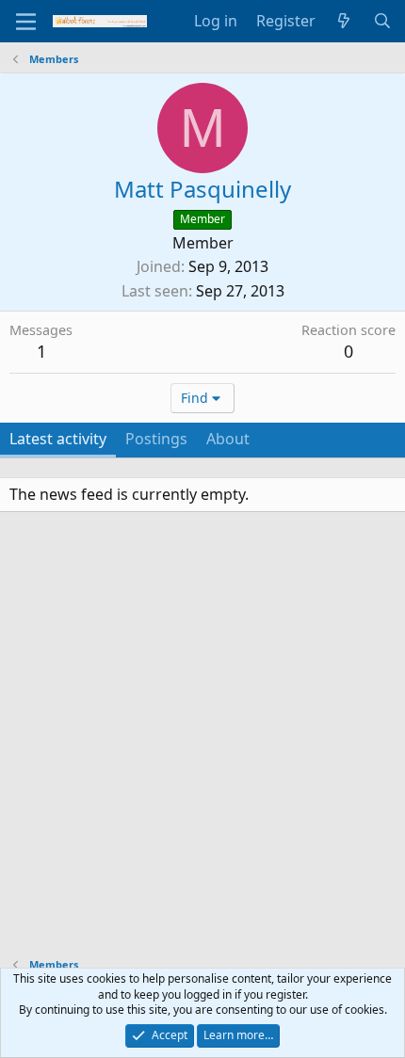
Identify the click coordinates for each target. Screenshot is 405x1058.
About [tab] (228, 438)
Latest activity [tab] (57, 438)
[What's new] (344, 21)
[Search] (382, 21)
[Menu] (26, 21)
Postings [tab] (156, 438)
